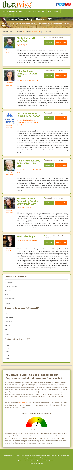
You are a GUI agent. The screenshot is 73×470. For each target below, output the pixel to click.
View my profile (61, 42)
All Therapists (9, 283)
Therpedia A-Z (38, 11)
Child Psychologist (10, 298)
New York (19, 32)
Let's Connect (49, 42)
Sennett (7, 329)
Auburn (7, 314)
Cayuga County (23, 403)
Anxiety (7, 294)
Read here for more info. (36, 463)
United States (7, 32)
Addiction (8, 290)
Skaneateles (8, 321)
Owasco (28, 32)
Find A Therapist (9, 11)
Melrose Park (9, 318)
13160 (7, 359)
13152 (7, 345)
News (50, 11)
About (56, 11)
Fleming (7, 325)
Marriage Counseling (11, 286)
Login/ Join (7, 15)
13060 (7, 352)
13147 (7, 348)
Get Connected (24, 11)
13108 (7, 355)
